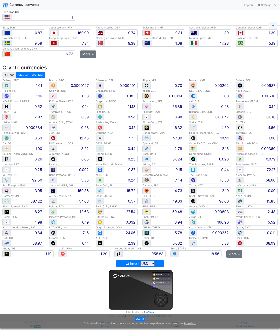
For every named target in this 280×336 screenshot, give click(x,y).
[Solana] (240, 85)
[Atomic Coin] (53, 127)
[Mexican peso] (194, 43)
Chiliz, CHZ (243, 238)
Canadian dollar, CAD (249, 27)
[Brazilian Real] (240, 43)
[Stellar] (193, 127)
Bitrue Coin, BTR (152, 122)
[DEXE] (100, 148)
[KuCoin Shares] (53, 106)
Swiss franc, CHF (152, 27)
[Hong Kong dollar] (54, 43)
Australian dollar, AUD (202, 27)
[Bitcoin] (53, 85)
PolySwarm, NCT (246, 164)
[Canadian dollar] (240, 33)
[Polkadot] (147, 117)
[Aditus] (147, 169)
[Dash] (147, 159)
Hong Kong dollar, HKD (63, 38)
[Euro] (7, 33)
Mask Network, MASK (109, 164)
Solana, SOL (243, 80)
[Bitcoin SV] (100, 222)
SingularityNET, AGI (61, 185)
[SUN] (147, 211)
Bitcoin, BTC (56, 80)
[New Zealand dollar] (147, 43)
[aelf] (193, 106)
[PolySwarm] (240, 169)
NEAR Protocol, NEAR (15, 101)
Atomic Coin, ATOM (61, 122)
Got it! (140, 319)
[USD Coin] (193, 96)
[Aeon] (240, 201)
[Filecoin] (100, 117)
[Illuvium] (53, 169)
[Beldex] (53, 211)
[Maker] (7, 127)
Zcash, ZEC (149, 90)
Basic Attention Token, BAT (18, 227)
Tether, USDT (10, 80)
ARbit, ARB (9, 248)
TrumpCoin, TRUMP (61, 111)
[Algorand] (53, 159)
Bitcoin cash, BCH (247, 143)
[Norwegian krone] (100, 43)
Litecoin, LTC (244, 111)
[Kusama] (53, 243)
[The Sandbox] (193, 169)
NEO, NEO (102, 174)
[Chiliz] (240, 243)
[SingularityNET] (53, 190)
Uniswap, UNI (57, 90)
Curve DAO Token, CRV (203, 143)
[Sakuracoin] (147, 106)
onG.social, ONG (246, 185)
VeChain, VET (10, 174)
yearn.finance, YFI (200, 227)
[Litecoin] (240, 117)
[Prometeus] (240, 106)
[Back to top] (273, 329)
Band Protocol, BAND (62, 174)
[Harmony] (7, 201)
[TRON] (7, 117)
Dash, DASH (149, 153)
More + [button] (88, 54)
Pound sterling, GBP (108, 27)
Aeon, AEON (243, 196)
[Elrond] (100, 159)
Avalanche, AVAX (106, 122)
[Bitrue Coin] (147, 127)
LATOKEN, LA (57, 227)
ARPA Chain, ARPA (60, 196)
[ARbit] (7, 254)
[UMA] (63, 254)
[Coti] (7, 243)
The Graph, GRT (199, 174)
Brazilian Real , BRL (247, 38)
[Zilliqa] (193, 222)
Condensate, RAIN (153, 132)
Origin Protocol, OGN (109, 227)
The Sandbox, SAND (201, 164)
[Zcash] (147, 96)
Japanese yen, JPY (60, 27)
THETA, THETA (151, 227)
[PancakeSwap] (7, 138)
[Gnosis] (193, 211)
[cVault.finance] (240, 222)
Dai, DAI (7, 143)
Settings (265, 5)
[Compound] (193, 159)
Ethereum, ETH (105, 80)
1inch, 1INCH (150, 217)
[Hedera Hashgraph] (193, 138)
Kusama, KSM (57, 238)
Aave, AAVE (243, 90)
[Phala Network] (7, 211)
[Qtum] (100, 201)
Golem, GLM (10, 217)
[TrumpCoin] (53, 117)
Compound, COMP (200, 153)
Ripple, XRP (149, 80)
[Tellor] (147, 243)
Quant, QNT (243, 227)
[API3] (100, 243)
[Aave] (240, 96)
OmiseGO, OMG (198, 238)
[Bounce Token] (7, 159)
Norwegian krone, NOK (110, 38)
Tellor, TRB (148, 238)
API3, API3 (102, 238)
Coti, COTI (8, 238)
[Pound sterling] (100, 33)
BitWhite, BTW (244, 206)
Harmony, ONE (11, 196)
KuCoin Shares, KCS (61, 101)
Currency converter (23, 5)
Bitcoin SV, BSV (105, 217)
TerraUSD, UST (245, 132)
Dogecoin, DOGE (106, 101)
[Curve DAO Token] (193, 148)
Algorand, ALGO (59, 153)
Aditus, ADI (149, 164)
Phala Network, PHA (14, 206)
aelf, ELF (194, 101)
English (249, 5)
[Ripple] (147, 85)
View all (23, 75)
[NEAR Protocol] (7, 106)
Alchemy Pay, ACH (247, 174)
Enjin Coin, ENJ (105, 185)
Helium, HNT (10, 90)
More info (190, 323)
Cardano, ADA (104, 132)
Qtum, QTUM (104, 196)
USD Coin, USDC (199, 90)
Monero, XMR (197, 80)
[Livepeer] (7, 169)
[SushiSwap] (7, 190)
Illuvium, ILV (56, 164)
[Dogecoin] (100, 106)
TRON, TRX (9, 111)
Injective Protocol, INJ (62, 217)
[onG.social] (240, 190)
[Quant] (240, 233)
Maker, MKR (9, 122)
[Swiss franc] (147, 33)
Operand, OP (150, 143)
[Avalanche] (100, 127)
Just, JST (54, 132)
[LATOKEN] (53, 233)
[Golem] (7, 222)
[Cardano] (100, 138)
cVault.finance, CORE (249, 217)
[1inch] (147, 222)
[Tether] (7, 85)
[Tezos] (193, 190)
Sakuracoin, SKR (152, 101)
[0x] (240, 127)
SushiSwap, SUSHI (13, 185)
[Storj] (175, 254)
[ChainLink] (100, 96)
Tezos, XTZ (196, 185)
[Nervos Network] (119, 254)
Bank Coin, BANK (106, 206)
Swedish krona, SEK (14, 38)
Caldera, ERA (150, 185)
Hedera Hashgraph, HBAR (205, 132)
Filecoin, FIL (103, 111)
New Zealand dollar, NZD (157, 38)
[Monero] (193, 85)
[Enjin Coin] (100, 190)
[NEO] (100, 180)
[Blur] (147, 201)
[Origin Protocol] (100, 233)
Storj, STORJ (178, 248)
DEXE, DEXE (103, 143)
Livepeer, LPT (10, 164)
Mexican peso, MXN (201, 38)
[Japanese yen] (54, 33)
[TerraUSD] (240, 138)
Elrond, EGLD (104, 153)
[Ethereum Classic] (240, 159)
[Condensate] (147, 138)
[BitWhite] (240, 211)
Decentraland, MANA (155, 174)
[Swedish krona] (7, 43)
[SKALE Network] (193, 201)
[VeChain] (7, 180)
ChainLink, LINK (105, 90)
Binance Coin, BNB (200, 111)
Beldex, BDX (56, 206)
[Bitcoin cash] (240, 148)
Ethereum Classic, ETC (250, 153)
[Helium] (7, 96)
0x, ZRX (240, 122)
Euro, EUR (8, 27)
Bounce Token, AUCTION (17, 153)
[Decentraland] (147, 180)
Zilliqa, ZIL (195, 217)
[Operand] (147, 148)
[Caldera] (147, 190)
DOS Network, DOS (61, 143)
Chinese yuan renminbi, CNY (19, 48)
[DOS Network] (53, 148)
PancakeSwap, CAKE (15, 132)
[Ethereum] (100, 85)
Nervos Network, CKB (127, 248)
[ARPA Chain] (53, 201)
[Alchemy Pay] (240, 180)
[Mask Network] (100, 169)
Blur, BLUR (148, 196)
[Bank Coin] (100, 211)
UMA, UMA (65, 248)
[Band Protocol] (53, 180)
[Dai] (7, 148)
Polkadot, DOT (151, 111)
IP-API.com (149, 312)
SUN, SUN (148, 206)
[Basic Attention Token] (7, 233)
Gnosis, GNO (197, 206)
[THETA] (147, 233)
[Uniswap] (53, 96)
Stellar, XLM (196, 122)
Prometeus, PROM (247, 101)
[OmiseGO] (193, 243)
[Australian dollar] (194, 33)
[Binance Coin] (193, 117)
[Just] (53, 138)
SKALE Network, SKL (202, 196)
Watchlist (37, 75)
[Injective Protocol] (53, 222)
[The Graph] (193, 180)
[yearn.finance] (193, 233)
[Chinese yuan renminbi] (7, 54)
